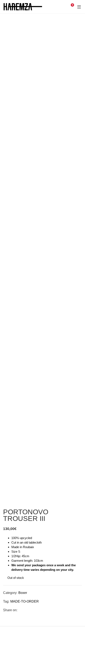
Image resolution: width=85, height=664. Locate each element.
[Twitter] (27, 610)
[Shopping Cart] (70, 6)
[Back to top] (73, 653)
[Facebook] (20, 610)
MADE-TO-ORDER (24, 601)
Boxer (22, 593)
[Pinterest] (33, 610)
